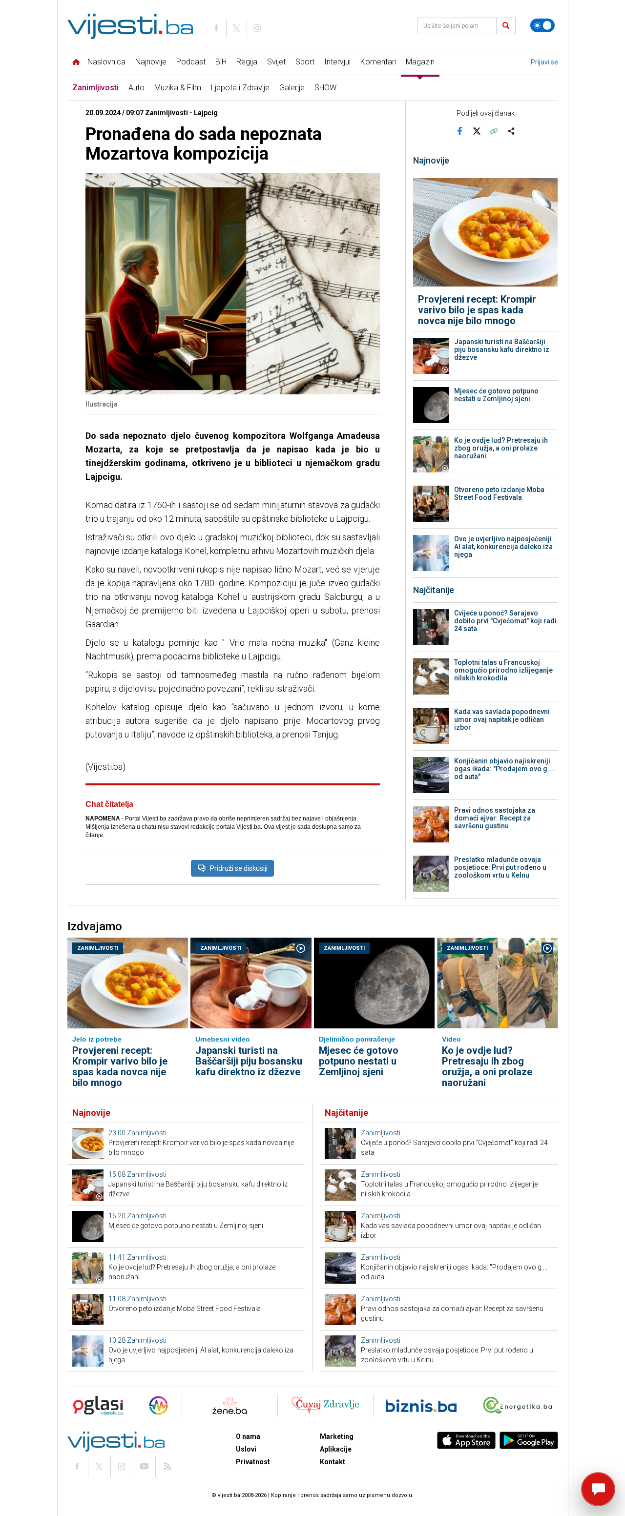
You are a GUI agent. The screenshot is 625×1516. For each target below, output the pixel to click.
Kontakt (332, 1462)
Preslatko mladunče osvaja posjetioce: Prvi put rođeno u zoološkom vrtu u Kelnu (500, 867)
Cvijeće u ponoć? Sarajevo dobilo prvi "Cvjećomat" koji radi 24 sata (505, 621)
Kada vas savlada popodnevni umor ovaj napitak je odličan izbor (502, 719)
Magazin (420, 61)
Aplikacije (336, 1449)
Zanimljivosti (95, 87)
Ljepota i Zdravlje (240, 87)
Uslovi (246, 1449)
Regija (246, 61)
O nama (248, 1436)
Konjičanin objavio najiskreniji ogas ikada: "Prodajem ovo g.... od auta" (504, 768)
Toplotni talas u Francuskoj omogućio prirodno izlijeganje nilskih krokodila (503, 670)
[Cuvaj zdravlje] (325, 1405)
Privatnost (253, 1462)
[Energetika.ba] (519, 1405)
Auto (136, 87)
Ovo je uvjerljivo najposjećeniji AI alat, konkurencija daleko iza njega (503, 546)
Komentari (378, 61)
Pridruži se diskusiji (239, 868)
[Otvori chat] (598, 1489)
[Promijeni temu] (542, 25)
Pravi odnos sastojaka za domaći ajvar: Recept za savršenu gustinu (494, 818)
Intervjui (337, 61)
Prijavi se (544, 62)
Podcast (191, 61)
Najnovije (151, 61)
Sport (304, 61)
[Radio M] (95, 1405)
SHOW (325, 87)
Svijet (276, 61)
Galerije (292, 87)
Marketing (337, 1436)
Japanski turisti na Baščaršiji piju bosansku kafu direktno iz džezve (501, 349)
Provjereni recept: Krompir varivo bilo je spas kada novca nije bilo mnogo (477, 310)
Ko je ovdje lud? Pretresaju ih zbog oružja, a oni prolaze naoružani (501, 448)
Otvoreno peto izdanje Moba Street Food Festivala (499, 493)
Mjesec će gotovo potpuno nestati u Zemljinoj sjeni (496, 395)
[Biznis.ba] (421, 1405)
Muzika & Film (177, 87)
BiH (221, 61)
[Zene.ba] (229, 1405)
